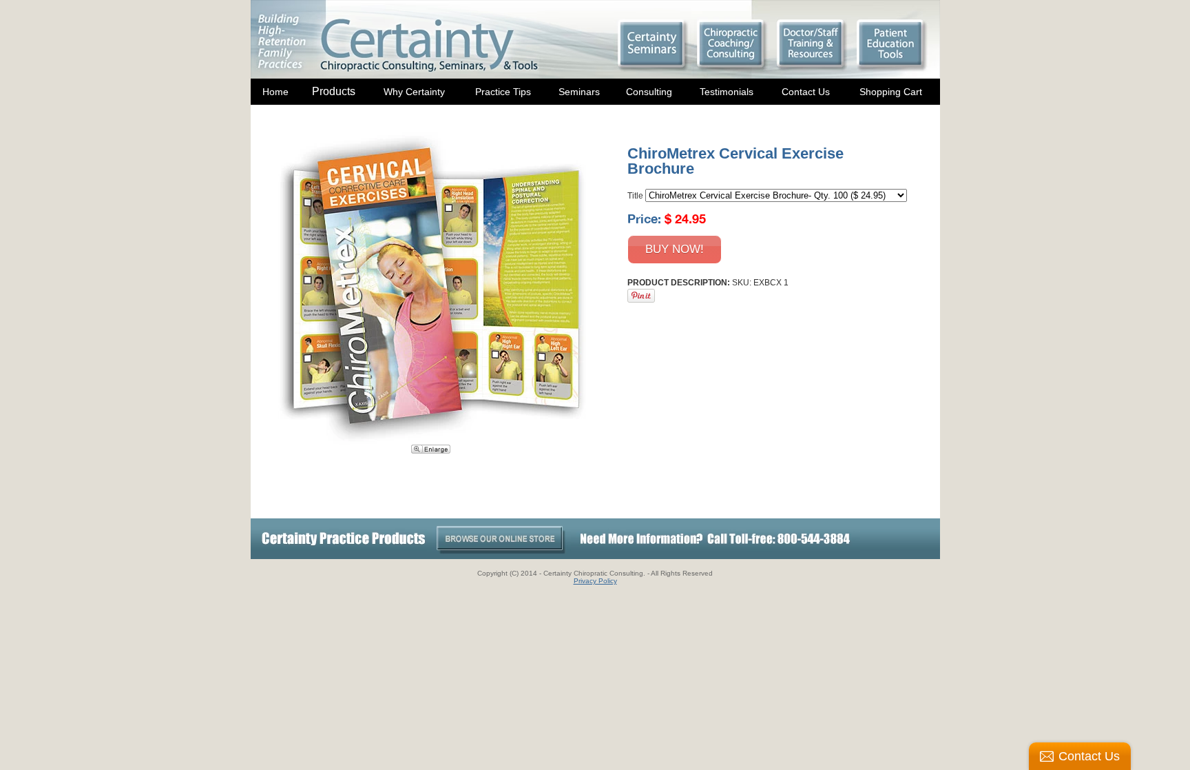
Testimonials (726, 91)
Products (333, 91)
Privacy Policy (595, 581)
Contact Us (806, 91)
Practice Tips (503, 91)
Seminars (579, 91)
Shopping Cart (890, 91)
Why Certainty (414, 91)
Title (635, 196)
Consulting (649, 91)
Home (275, 91)
